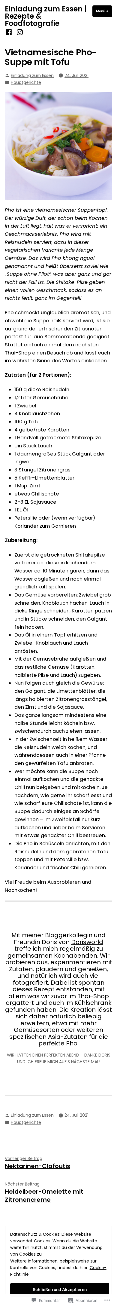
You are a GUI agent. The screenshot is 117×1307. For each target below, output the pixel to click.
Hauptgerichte (26, 82)
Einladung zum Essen (32, 75)
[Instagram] (18, 32)
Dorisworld (87, 942)
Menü (104, 11)
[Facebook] (9, 32)
